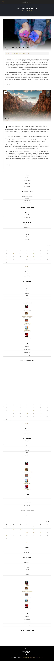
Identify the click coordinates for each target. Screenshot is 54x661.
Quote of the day (27, 200)
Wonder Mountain (11, 119)
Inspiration (27, 232)
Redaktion (8, 49)
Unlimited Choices (27, 198)
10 (20, 253)
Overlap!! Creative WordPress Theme (19, 48)
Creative (14, 49)
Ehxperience (27, 194)
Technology (27, 239)
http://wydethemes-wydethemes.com (18, 53)
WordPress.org (27, 186)
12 (33, 253)
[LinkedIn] (29, 655)
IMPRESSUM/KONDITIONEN (28, 657)
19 (33, 256)
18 (27, 256)
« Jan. (26, 266)
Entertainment (27, 227)
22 (6, 259)
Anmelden (27, 177)
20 (40, 256)
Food (27, 229)
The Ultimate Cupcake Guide (27, 196)
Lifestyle (14, 120)
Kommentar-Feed (27, 183)
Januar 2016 (27, 217)
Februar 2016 (27, 214)
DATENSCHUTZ (39, 657)
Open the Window (27, 202)
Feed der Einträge (27, 180)
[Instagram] (27, 655)
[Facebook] (25, 655)
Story (27, 236)
